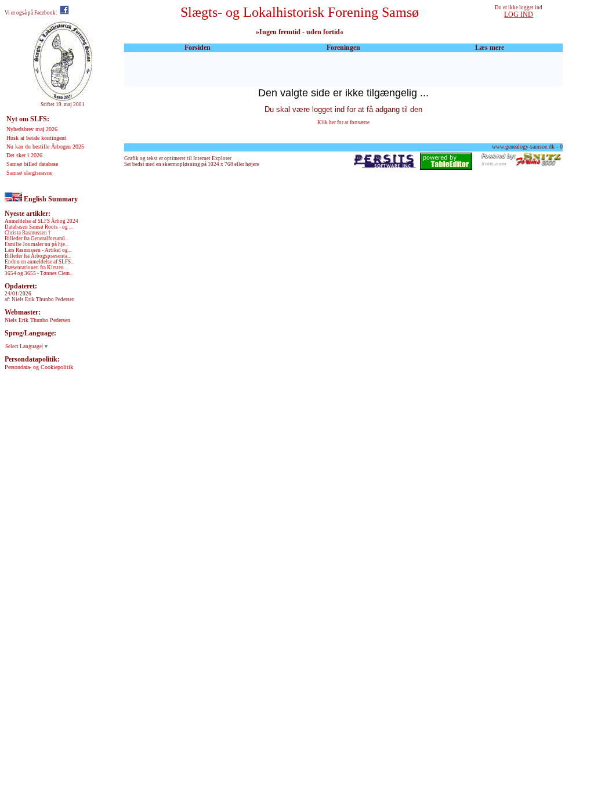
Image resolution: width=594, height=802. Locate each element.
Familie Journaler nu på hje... (36, 244)
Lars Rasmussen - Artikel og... (38, 250)
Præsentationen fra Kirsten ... (36, 267)
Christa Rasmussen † (28, 233)
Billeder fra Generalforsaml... (36, 238)
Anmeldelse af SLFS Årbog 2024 (41, 221)
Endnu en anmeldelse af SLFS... (39, 262)
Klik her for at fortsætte (343, 122)
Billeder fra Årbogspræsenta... (38, 256)
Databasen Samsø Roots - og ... (39, 227)
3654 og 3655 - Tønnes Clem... (39, 273)
